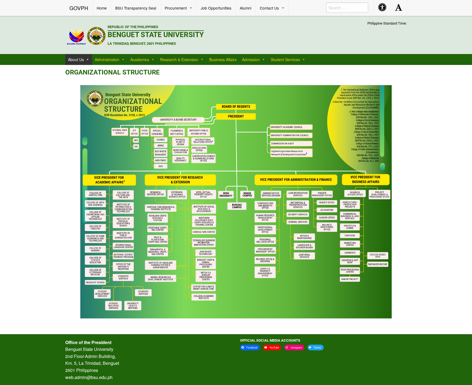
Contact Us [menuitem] (269, 8)
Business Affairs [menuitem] (223, 59)
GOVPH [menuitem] (78, 7)
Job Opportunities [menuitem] (216, 8)
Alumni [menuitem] (245, 8)
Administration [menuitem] (107, 59)
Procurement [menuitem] (176, 8)
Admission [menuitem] (251, 59)
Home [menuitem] (102, 8)
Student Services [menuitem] (285, 59)
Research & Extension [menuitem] (179, 59)
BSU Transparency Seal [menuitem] (135, 8)
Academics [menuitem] (139, 59)
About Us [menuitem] (76, 59)
